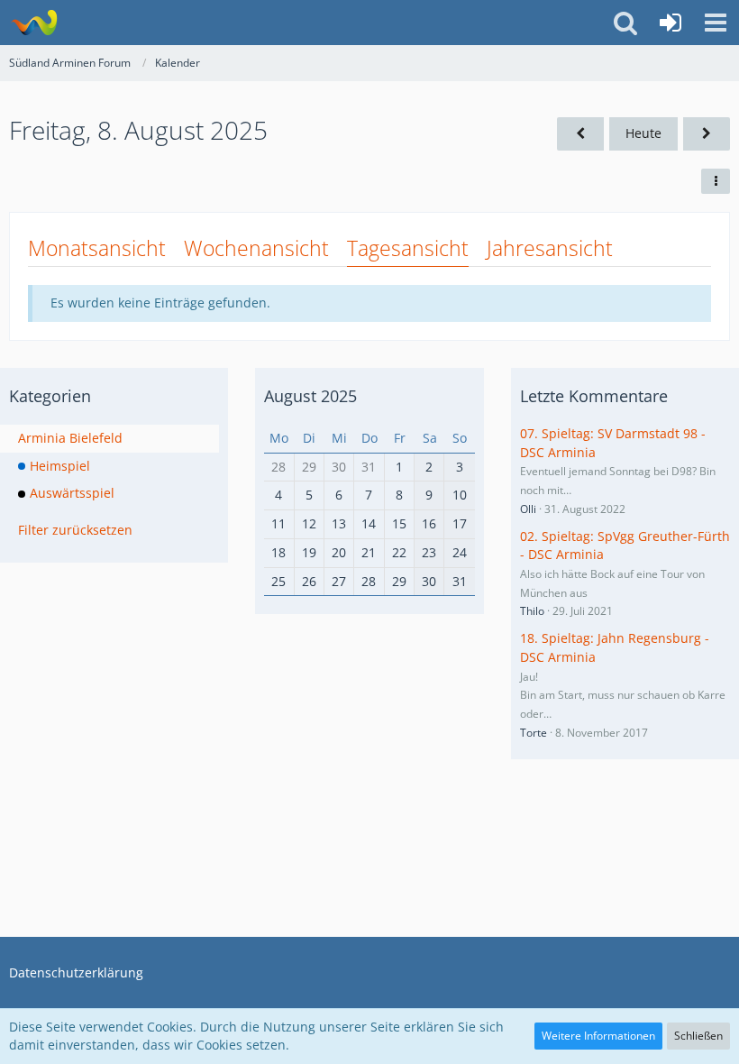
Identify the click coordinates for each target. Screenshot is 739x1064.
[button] (716, 23)
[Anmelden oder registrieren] (670, 23)
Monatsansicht (97, 248)
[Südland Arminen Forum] (33, 23)
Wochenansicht (256, 248)
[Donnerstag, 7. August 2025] (580, 134)
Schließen (698, 1035)
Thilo (532, 611)
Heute (643, 133)
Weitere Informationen (598, 1035)
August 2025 (310, 396)
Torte (533, 732)
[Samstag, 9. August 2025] (706, 134)
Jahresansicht (550, 248)
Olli (528, 509)
